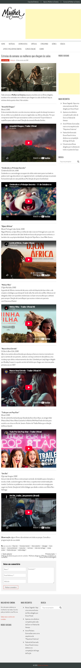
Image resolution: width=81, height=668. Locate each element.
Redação (12, 60)
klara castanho (36, 546)
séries (54, 44)
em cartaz (5, 60)
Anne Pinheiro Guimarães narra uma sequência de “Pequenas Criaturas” (71, 126)
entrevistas (23, 44)
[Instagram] (61, 61)
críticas (34, 44)
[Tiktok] (70, 61)
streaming (44, 44)
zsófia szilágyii (21, 550)
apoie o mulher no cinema (12, 49)
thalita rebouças (11, 550)
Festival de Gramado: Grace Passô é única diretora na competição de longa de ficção (32, 647)
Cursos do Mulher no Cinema (71, 2)
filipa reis (15, 546)
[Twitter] (7, 631)
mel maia (30, 548)
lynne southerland (12, 548)
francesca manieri (25, 546)
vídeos (62, 44)
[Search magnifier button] (78, 161)
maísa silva (22, 548)
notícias (12, 44)
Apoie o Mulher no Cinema (50, 2)
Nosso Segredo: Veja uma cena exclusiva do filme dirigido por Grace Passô (71, 106)
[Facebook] (61, 65)
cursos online (30, 49)
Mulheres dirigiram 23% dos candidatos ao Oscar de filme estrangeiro (42, 556)
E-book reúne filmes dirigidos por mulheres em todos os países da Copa (71, 147)
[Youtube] (74, 61)
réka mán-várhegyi (40, 548)
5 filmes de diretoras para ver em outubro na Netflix (14, 556)
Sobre (41, 49)
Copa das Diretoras (33, 2)
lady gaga (44, 546)
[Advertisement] (53, 24)
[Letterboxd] (65, 61)
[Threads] (65, 65)
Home (3, 44)
